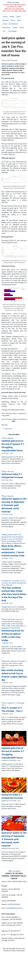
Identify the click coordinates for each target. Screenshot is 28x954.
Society (5, 17)
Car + (4, 31)
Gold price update (7, 64)
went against (18, 647)
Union (19, 20)
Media (12, 17)
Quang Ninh (5, 647)
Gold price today (6, 484)
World (21, 27)
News (13, 20)
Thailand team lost (7, 607)
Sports (19, 17)
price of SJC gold (21, 82)
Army (16, 566)
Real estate (6, 27)
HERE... (14, 421)
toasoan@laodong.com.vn (14, 908)
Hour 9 (3, 717)
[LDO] (14, 438)
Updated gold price (7, 457)
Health (15, 27)
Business (6, 20)
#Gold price (8, 429)
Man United (9, 688)
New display (13, 31)
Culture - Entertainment (10, 24)
